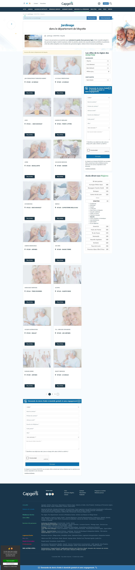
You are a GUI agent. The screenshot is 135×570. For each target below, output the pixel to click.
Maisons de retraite (41, 9)
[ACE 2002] (67, 232)
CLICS (59, 519)
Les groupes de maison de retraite (75, 510)
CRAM (43, 519)
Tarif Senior (55, 538)
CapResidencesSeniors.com (69, 548)
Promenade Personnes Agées (94, 528)
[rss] (30, 3)
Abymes (97, 61)
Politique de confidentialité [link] (10, 566)
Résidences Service (28, 514)
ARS (42, 517)
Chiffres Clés (65, 512)
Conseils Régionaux (71, 517)
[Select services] (67, 358)
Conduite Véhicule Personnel (77, 528)
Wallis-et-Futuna (94, 213)
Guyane (92, 207)
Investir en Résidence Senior (67, 514)
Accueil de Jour (70, 509)
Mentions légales (69, 492)
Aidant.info (59, 549)
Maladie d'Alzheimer (59, 509)
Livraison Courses (85, 524)
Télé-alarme (103, 531)
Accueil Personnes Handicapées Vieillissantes (98, 509)
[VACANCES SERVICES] (67, 149)
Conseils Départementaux (85, 517)
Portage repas (95, 524)
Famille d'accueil (90, 510)
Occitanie (100, 243)
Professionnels (27, 544)
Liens (99, 9)
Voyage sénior (72, 538)
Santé (53, 506)
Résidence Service (54, 9)
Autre (89, 512)
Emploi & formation (28, 541)
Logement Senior (67, 9)
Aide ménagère (63, 524)
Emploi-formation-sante (48, 549)
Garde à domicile (74, 524)
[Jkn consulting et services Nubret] (37, 65)
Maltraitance (100, 519)
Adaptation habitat (104, 535)
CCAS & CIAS (61, 523)
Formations (53, 541)
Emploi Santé (45, 541)
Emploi (110, 9)
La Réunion (93, 208)
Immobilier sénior (66, 535)
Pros (104, 9)
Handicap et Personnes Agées (103, 505)
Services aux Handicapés (59, 526)
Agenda (30, 9)
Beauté (65, 538)
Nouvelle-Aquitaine (99, 239)
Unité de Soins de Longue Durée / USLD (52, 510)
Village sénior (57, 535)
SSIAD (70, 526)
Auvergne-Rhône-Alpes (98, 184)
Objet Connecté (97, 545)
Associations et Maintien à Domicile (89, 527)
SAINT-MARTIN (90, 77)
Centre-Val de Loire (99, 194)
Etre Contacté (105, 18)
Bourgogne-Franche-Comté (98, 188)
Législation (57, 512)
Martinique (92, 205)
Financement (77, 544)
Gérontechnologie (68, 545)
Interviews (55, 505)
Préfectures (96, 517)
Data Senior (71, 506)
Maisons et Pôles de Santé (78, 549)
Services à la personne (81, 9)
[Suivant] (58, 394)
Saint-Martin (97, 80)
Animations (99, 510)
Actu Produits (90, 505)
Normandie (100, 236)
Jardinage (70, 531)
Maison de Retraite (46, 509)
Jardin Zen (98, 538)
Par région (44, 514)
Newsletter (43, 3)
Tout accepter (10, 560)
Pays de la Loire (99, 246)
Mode (60, 538)
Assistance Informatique (71, 527)
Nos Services (45, 545)
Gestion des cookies (78, 556)
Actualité (25, 505)
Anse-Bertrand (97, 64)
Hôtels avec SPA (46, 538)
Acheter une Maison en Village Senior (86, 514)
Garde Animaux (61, 531)
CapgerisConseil (55, 548)
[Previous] (46, 394)
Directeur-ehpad (82, 548)
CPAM (47, 519)
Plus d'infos (30, 93)
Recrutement (53, 544)
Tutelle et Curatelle (46, 520)
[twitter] (27, 3)
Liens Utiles (26, 517)
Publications (58, 506)
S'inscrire (106, 3)
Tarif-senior (66, 549)
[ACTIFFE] (67, 274)
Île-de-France (100, 233)
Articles (49, 505)
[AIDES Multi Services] (37, 274)
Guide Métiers (61, 541)
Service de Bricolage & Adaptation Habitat (86, 531)
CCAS (52, 519)
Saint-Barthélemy (94, 220)
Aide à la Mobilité (62, 528)
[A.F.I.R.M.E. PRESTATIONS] (67, 65)
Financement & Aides (47, 512)
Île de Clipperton (94, 223)
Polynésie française (95, 215)
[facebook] (24, 3)
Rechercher (91, 18)
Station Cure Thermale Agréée (86, 538)
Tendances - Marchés (56, 545)
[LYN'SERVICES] (37, 191)
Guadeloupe (93, 203)
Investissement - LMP (87, 544)
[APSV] (37, 107)
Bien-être (93, 9)
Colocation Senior (77, 535)
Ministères (48, 517)
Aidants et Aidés (81, 505)
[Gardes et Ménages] (67, 107)
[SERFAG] (67, 191)
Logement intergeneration (90, 535)
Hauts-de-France (99, 229)
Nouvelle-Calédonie (95, 212)
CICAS (73, 523)
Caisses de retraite (82, 519)
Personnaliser (10, 564)
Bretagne (100, 191)
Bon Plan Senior (45, 506)
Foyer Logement (80, 509)
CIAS (55, 519)
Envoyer (52, 464)
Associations (92, 519)
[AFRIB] (37, 149)
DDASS (108, 517)
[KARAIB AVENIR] (37, 358)
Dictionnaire (72, 512)
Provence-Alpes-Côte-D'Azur (97, 249)
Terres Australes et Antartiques (98, 218)
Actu (24, 9)
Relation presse (99, 492)
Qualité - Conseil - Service (65, 544)
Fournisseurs (45, 544)
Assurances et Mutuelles (69, 519)
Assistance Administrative (55, 527)
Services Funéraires (75, 532)
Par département (53, 514)
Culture (65, 506)
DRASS (103, 517)
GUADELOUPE (89, 58)
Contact (36, 3)
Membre (100, 3)
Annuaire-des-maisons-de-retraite (98, 548)
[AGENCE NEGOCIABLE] (37, 232)
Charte (66, 494)
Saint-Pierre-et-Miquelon (96, 210)
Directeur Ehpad (82, 512)
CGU (65, 490)
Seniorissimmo (45, 548)
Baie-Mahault (97, 68)
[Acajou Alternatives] (37, 316)
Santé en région (55, 517)
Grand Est (100, 226)
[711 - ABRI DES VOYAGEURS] (67, 316)
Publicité (81, 494)
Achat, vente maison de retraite (83, 545)
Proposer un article (100, 490)
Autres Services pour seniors (60, 532)
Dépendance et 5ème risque (67, 505)
